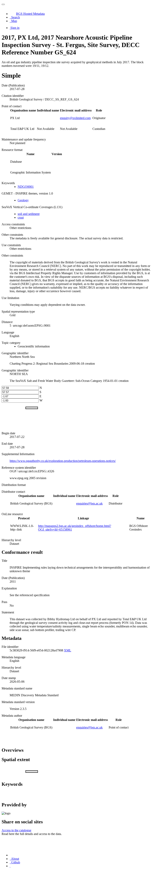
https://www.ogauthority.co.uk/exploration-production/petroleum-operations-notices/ (63, 461)
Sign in (14, 27)
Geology (23, 200)
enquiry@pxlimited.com (75, 118)
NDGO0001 (26, 186)
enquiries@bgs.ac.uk (89, 503)
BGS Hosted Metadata (30, 13)
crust (21, 217)
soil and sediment (29, 214)
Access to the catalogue (16, 830)
